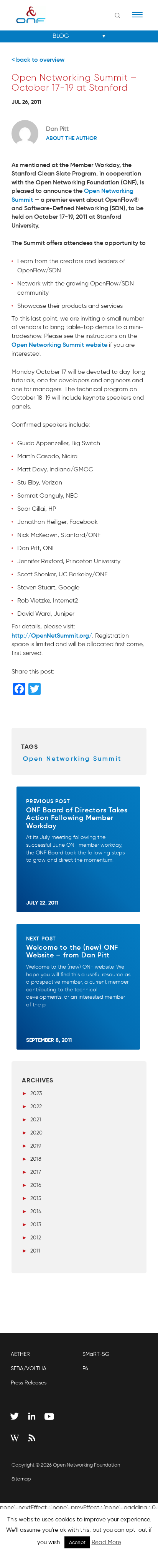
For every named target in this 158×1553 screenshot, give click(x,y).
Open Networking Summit (72, 758)
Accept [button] (77, 1542)
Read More (106, 1542)
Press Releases (28, 1382)
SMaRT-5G (95, 1354)
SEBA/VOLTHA (28, 1368)
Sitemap (21, 1479)
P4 (85, 1368)
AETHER (20, 1354)
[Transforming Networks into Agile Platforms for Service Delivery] (26, 14)
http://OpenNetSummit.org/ (52, 635)
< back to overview (38, 59)
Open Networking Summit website (59, 344)
